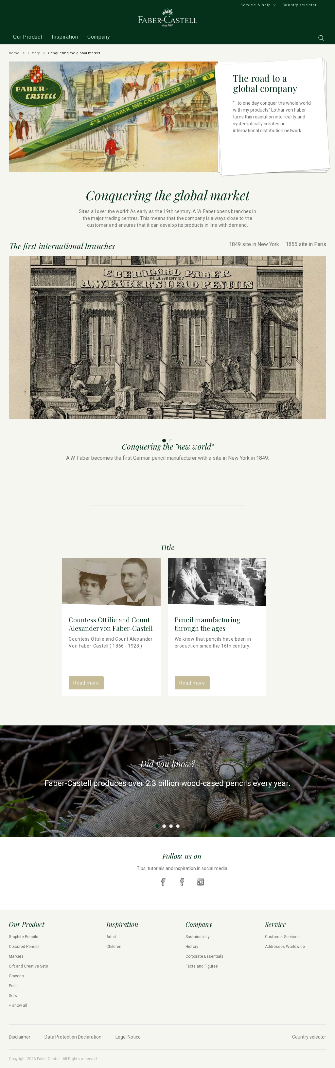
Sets (13, 996)
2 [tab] (171, 440)
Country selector (299, 5)
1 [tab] (164, 440)
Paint (13, 986)
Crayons (16, 976)
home (14, 53)
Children (113, 947)
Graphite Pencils (23, 937)
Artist (111, 937)
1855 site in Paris (306, 244)
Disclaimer (19, 1037)
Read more (86, 682)
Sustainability (197, 937)
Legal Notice (128, 1037)
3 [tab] (171, 826)
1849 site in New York (254, 244)
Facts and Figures (201, 966)
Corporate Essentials (204, 956)
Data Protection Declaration (72, 1037)
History (34, 53)
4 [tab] (178, 826)
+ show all (18, 1005)
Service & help (255, 5)
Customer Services (282, 937)
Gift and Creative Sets (28, 966)
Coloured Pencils (24, 947)
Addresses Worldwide (285, 947)
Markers (16, 956)
